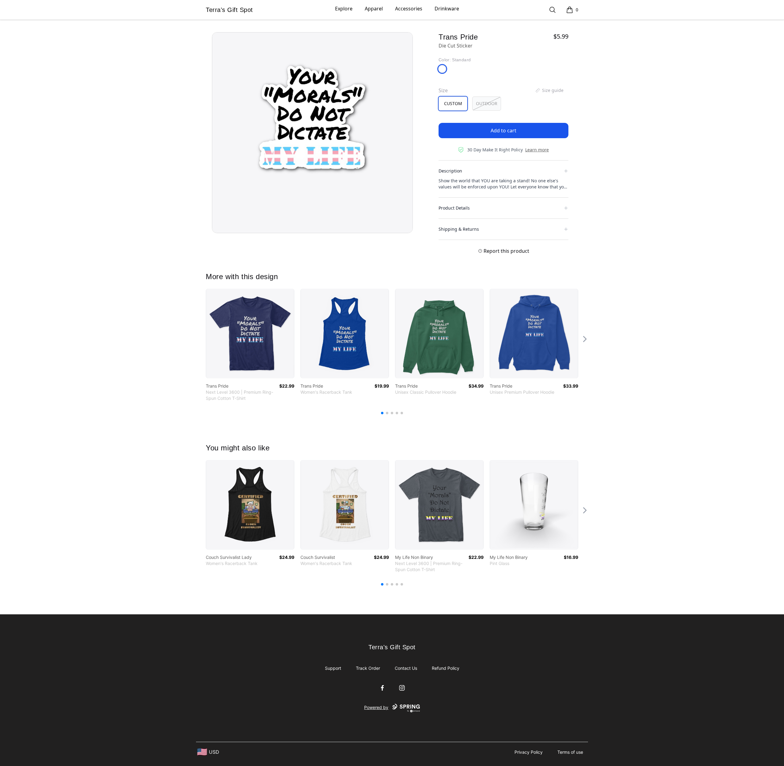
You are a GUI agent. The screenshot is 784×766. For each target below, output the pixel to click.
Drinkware (447, 8)
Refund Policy (445, 668)
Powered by (376, 707)
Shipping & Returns (459, 229)
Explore (343, 8)
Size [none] (443, 90)
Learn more (537, 150)
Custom (453, 103)
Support (333, 668)
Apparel (374, 8)
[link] (250, 333)
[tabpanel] (312, 132)
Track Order (368, 668)
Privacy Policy (528, 752)
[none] (549, 90)
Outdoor (486, 103)
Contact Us (406, 668)
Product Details (454, 208)
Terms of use (570, 752)
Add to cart (503, 130)
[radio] (453, 104)
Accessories (408, 8)
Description (450, 171)
